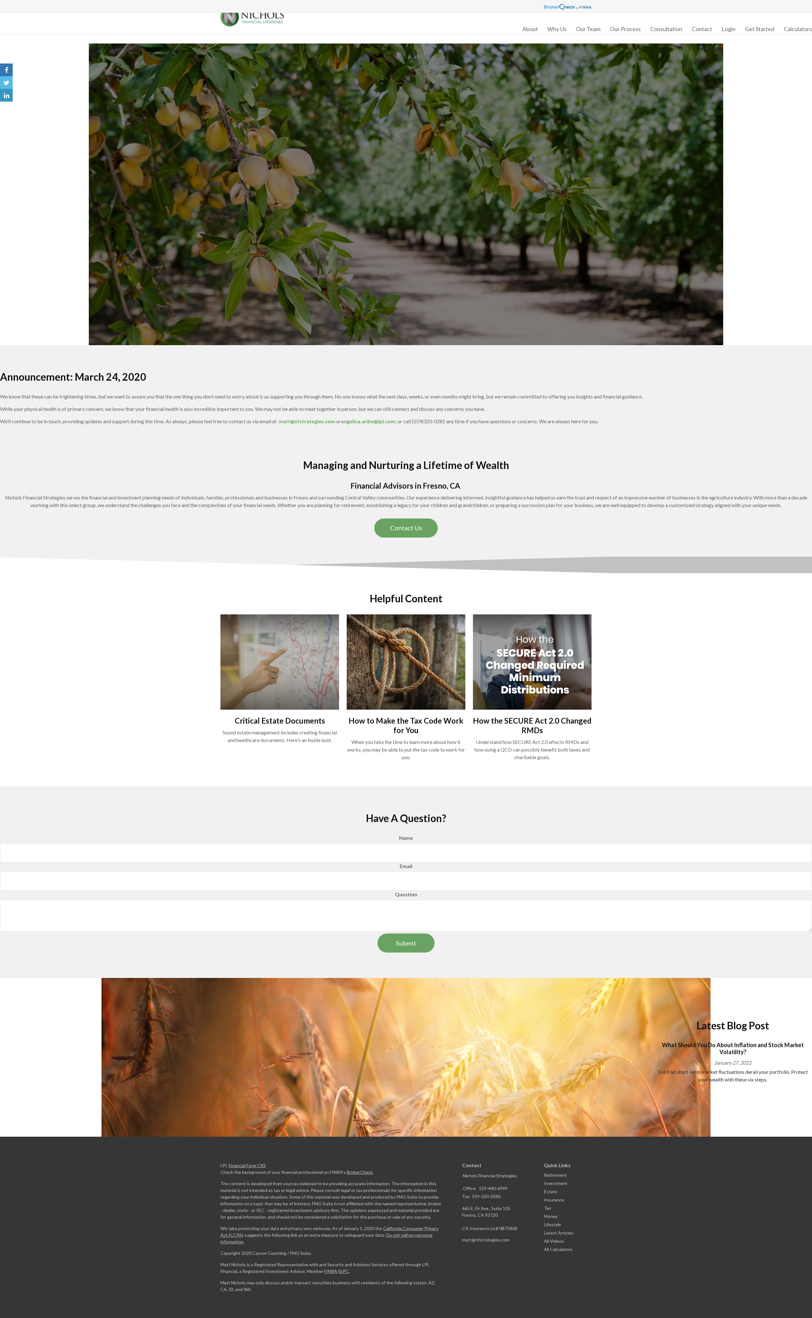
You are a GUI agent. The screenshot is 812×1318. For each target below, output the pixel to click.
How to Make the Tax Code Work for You (406, 725)
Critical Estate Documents (280, 720)
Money (551, 1216)
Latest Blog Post (733, 1025)
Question (406, 894)
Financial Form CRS (247, 1165)
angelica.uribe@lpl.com (368, 421)
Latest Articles (558, 1232)
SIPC (344, 1271)
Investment (555, 1183)
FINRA (330, 1271)
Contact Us (406, 528)
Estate (550, 1191)
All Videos (554, 1241)
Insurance (554, 1199)
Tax (547, 1208)
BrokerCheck (360, 1172)
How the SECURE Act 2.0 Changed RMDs (532, 725)
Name (406, 838)
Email (406, 866)
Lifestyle (552, 1224)
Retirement (555, 1175)
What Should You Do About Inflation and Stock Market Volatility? (733, 1048)
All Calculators (558, 1249)
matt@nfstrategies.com (306, 421)
